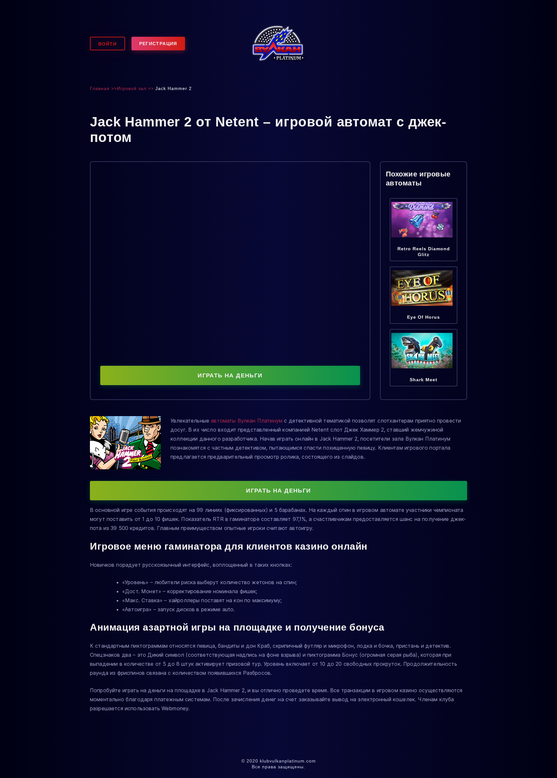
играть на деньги (230, 375)
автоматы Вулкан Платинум (246, 420)
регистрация (158, 43)
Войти (107, 43)
